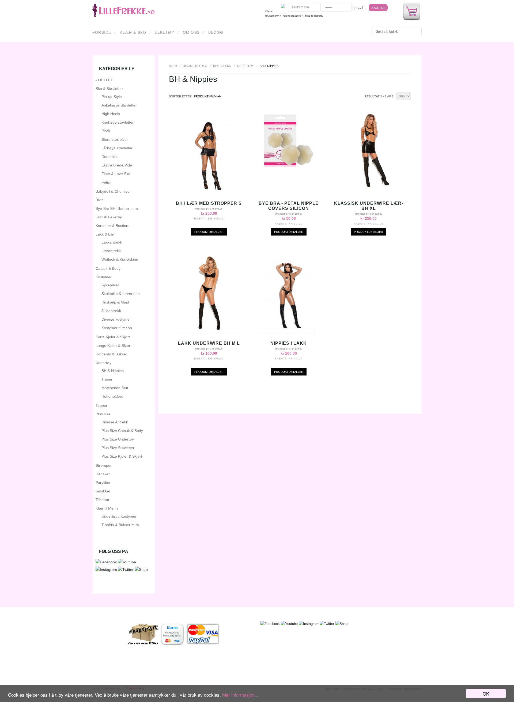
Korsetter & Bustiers (112, 225)
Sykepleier (110, 285)
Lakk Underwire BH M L (209, 343)
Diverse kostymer (116, 319)
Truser (106, 379)
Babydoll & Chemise (113, 191)
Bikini (100, 200)
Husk (357, 8)
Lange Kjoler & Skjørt (113, 345)
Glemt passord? (293, 15)
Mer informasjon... (240, 694)
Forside (101, 32)
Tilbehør (102, 500)
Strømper (104, 465)
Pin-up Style (111, 96)
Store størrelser (114, 139)
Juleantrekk (111, 311)
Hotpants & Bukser (111, 354)
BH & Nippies (112, 371)
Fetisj (106, 182)
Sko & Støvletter (109, 88)
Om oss (191, 32)
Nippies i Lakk (288, 343)
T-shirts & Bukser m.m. (120, 525)
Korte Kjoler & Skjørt (113, 337)
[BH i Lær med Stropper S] (209, 190)
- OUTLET (104, 80)
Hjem (173, 65)
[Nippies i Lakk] (288, 330)
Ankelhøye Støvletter (119, 105)
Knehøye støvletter (117, 122)
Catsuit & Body (108, 268)
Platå (105, 131)
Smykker (103, 491)
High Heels (110, 114)
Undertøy (245, 65)
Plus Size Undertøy (117, 439)
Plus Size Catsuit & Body (122, 430)
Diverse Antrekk (114, 422)
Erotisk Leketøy (109, 217)
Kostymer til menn (116, 328)
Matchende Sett (114, 388)
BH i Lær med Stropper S (209, 203)
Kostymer (104, 277)
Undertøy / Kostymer (119, 516)
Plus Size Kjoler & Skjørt (121, 456)
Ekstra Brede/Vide (116, 165)
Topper (101, 405)
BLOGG (215, 32)
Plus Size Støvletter (117, 448)
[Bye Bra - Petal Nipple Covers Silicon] (289, 165)
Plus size (103, 414)
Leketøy (164, 32)
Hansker (103, 474)
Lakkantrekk (111, 242)
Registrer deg (195, 65)
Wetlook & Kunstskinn (119, 259)
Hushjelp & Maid (115, 302)
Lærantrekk (111, 251)
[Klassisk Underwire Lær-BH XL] (368, 190)
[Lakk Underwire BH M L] (209, 330)
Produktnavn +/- (207, 96)
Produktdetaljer (209, 231)
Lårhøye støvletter (117, 148)
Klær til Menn (107, 508)
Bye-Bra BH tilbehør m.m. (117, 208)
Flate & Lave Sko (115, 174)
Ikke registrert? (314, 15)
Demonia (109, 156)
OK (486, 693)
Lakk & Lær (105, 234)
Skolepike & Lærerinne (120, 293)
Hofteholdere (112, 396)
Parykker (103, 482)
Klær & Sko (133, 32)
